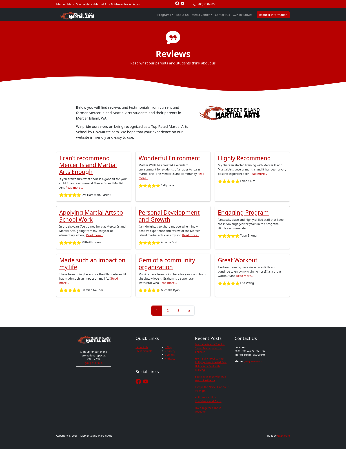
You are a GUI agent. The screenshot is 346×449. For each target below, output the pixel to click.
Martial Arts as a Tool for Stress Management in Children (210, 348)
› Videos (170, 354)
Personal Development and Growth (169, 215)
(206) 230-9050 (206, 4)
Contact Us (222, 15)
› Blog (168, 347)
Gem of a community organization (167, 263)
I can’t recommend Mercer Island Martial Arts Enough (88, 165)
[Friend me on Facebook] (177, 3)
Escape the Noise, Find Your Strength (212, 388)
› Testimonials (144, 351)
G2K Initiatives (242, 15)
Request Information (273, 15)
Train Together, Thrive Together (208, 409)
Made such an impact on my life (92, 263)
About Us (182, 15)
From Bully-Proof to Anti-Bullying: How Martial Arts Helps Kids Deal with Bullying (211, 364)
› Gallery (170, 351)
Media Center (201, 15)
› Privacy (170, 358)
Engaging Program (243, 212)
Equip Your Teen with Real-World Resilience (211, 378)
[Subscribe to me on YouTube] (183, 3)
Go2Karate (283, 435)
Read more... (74, 188)
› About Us (142, 347)
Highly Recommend (244, 158)
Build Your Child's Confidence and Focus (208, 399)
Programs (164, 15)
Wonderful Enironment (169, 158)
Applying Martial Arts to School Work (91, 215)
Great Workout (238, 260)
